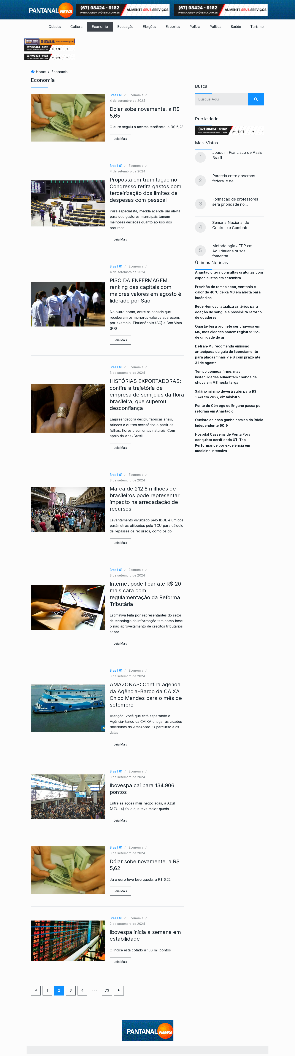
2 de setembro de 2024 (127, 923)
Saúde (236, 26)
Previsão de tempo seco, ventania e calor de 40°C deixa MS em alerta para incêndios (228, 292)
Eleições (149, 26)
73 (107, 990)
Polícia (194, 26)
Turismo (257, 26)
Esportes (173, 26)
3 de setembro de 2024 (127, 372)
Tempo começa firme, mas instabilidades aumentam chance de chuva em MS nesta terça (226, 377)
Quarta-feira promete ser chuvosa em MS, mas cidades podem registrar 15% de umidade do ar (227, 331)
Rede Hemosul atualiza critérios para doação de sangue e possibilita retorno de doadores (228, 312)
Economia (100, 26)
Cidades (55, 26)
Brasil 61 (116, 95)
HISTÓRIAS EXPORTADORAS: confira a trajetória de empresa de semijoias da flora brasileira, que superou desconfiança (147, 394)
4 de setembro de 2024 (127, 100)
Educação (125, 26)
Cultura (76, 26)
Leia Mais (120, 138)
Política (215, 26)
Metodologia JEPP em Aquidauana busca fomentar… (232, 251)
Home (41, 72)
